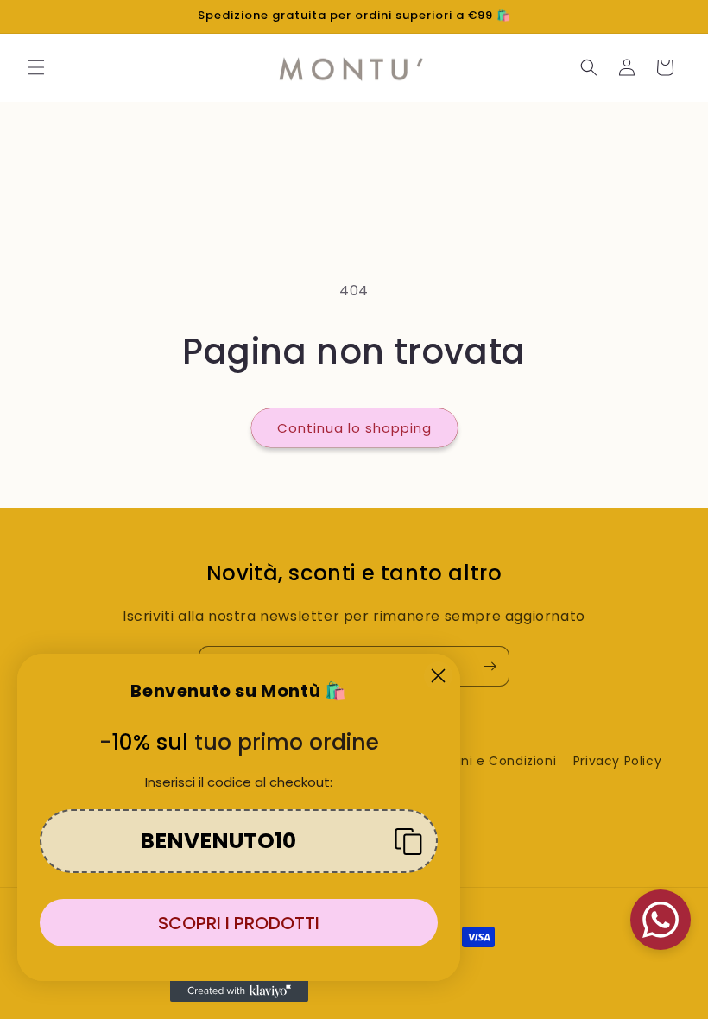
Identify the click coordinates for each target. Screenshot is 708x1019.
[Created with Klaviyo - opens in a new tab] (239, 991)
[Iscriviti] (490, 666)
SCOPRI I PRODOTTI (238, 923)
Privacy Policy (617, 760)
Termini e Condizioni (489, 760)
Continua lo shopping (354, 428)
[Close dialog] (438, 676)
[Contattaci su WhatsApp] (660, 919)
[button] (36, 67)
